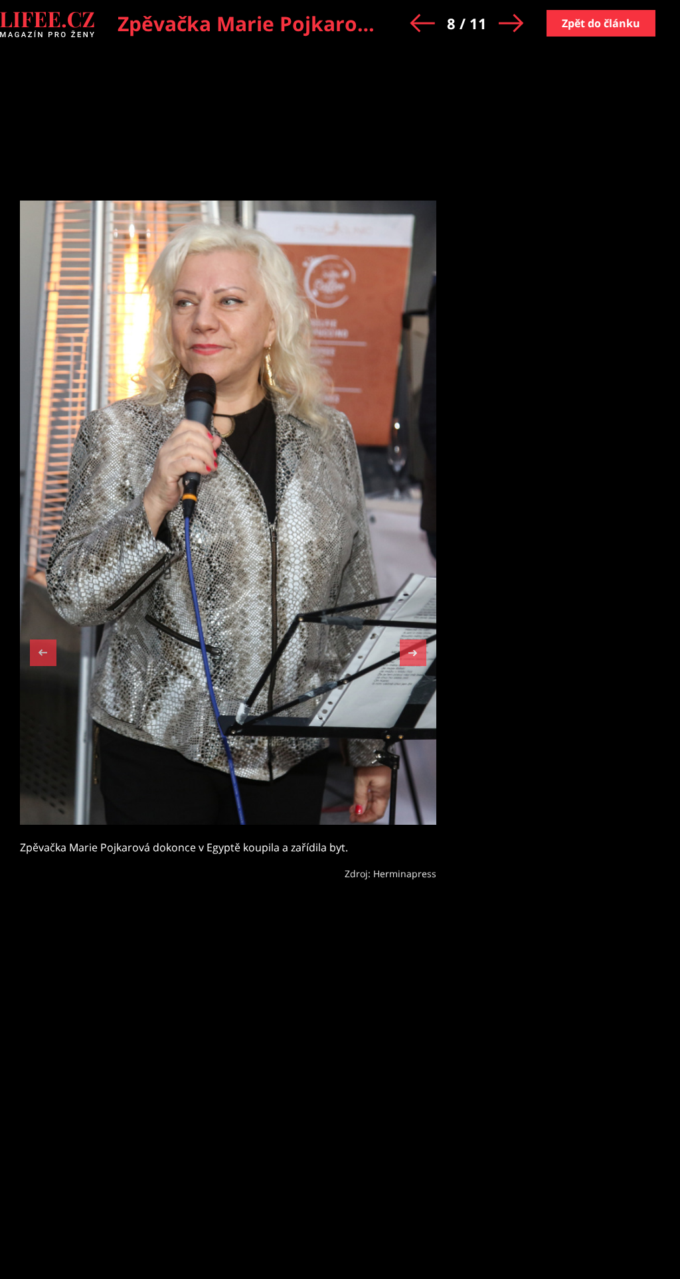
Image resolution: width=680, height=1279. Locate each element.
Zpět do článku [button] (601, 23)
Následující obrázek (413, 651)
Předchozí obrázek (43, 654)
